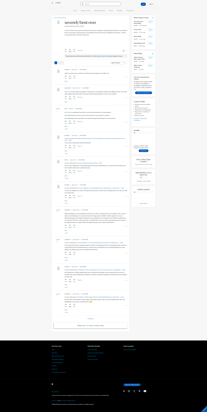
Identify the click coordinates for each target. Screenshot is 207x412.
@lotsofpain (75, 69)
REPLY (66, 81)
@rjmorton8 (73, 160)
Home (75, 10)
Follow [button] (150, 21)
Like (66, 51)
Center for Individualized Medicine (96, 353)
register (91, 325)
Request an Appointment (132, 384)
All (152, 17)
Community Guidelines (57, 362)
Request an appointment (143, 92)
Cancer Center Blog (92, 349)
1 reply (66, 129)
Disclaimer (54, 365)
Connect (58, 2)
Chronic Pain (137, 29)
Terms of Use (55, 400)
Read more (144, 150)
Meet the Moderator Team (58, 356)
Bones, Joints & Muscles (60, 17)
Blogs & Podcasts (99, 10)
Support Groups (86, 10)
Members (120, 10)
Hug (74, 51)
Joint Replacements (139, 43)
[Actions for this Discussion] (126, 50)
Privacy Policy (63, 400)
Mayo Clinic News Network (129, 349)
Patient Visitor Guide (92, 359)
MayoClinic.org (55, 391)
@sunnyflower (76, 210)
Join (143, 4)
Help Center (130, 10)
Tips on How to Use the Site (143, 164)
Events (111, 10)
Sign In (151, 4)
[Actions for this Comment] (126, 77)
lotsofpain (73, 26)
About (53, 349)
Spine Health (137, 36)
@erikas (71, 108)
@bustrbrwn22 (76, 88)
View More (90, 318)
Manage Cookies (71, 400)
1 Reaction (79, 146)
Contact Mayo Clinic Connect (59, 372)
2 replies (67, 178)
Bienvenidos (143, 203)
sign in (84, 325)
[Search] (82, 4)
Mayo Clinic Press (92, 356)
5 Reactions (80, 121)
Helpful (70, 51)
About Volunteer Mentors (58, 359)
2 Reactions (80, 50)
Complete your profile (143, 181)
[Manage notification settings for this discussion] (123, 50)
